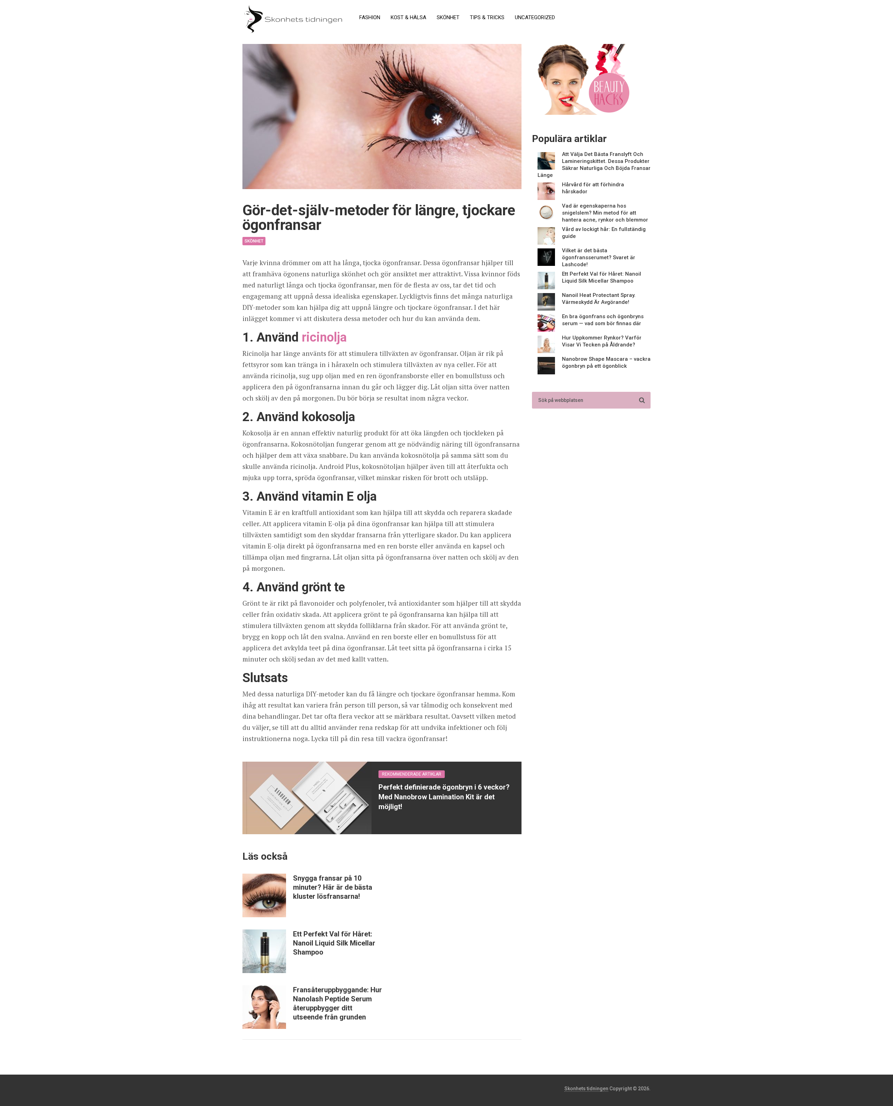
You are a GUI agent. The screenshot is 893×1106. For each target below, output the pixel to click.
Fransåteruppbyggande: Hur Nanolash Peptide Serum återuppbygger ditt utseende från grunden (337, 1003)
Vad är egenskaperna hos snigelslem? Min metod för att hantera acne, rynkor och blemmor (605, 213)
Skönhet (448, 17)
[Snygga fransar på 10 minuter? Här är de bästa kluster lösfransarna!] (264, 895)
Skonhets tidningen (586, 1088)
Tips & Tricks (487, 17)
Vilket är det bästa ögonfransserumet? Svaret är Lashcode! (598, 257)
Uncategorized (535, 17)
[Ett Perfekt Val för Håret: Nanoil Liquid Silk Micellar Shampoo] (264, 951)
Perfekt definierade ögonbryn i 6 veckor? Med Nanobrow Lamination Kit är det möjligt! (444, 797)
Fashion (369, 17)
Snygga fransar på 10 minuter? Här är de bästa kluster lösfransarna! (332, 887)
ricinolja (324, 337)
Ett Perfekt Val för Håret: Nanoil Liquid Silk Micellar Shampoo (334, 943)
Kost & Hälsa (408, 17)
